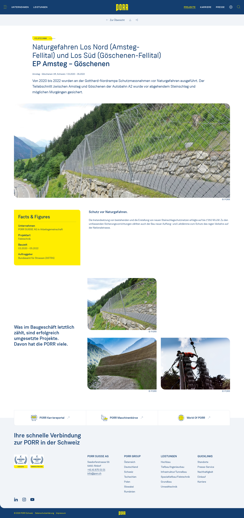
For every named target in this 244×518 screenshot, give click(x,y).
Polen (127, 481)
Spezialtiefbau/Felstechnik (175, 476)
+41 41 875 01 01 (96, 469)
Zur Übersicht (117, 20)
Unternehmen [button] (20, 7)
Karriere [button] (205, 7)
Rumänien (129, 491)
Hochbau (166, 462)
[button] (5, 7)
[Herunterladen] (130, 20)
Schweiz (128, 471)
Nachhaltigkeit (205, 471)
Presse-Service (206, 466)
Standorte (203, 462)
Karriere (202, 481)
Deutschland (131, 466)
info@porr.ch (94, 473)
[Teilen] (136, 20)
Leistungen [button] (40, 7)
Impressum (61, 513)
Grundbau (166, 481)
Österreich (129, 462)
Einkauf (202, 476)
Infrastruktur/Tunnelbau (174, 471)
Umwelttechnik (169, 486)
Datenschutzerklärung (44, 513)
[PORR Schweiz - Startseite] (122, 7)
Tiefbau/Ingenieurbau (172, 466)
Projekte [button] (190, 7)
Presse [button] (220, 7)
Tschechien (130, 476)
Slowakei (129, 486)
